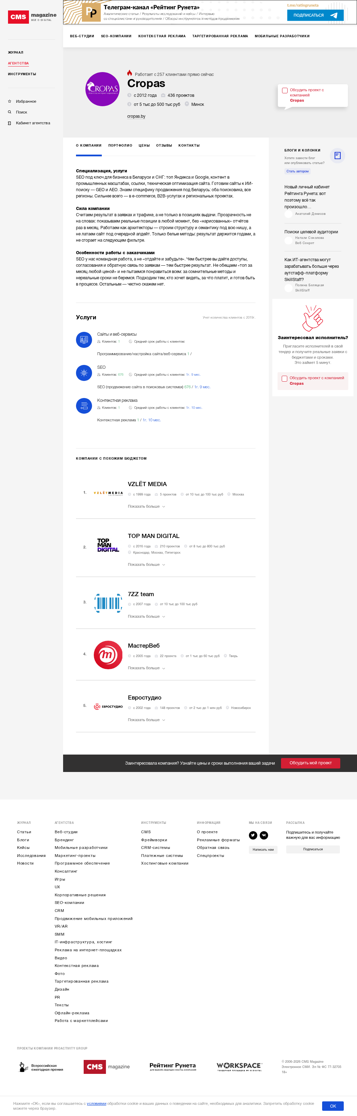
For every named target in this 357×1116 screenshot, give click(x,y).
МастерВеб (144, 645)
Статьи (24, 832)
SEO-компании (69, 903)
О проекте (207, 832)
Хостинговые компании (164, 863)
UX (58, 887)
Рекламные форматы (218, 840)
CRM (59, 911)
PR (58, 997)
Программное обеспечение (82, 863)
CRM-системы (155, 848)
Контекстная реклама (77, 966)
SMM (60, 934)
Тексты (62, 1005)
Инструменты (22, 74)
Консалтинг (66, 871)
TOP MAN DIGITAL (154, 536)
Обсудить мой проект (311, 762)
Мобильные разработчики (81, 848)
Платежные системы (162, 856)
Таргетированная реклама (82, 981)
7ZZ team (141, 594)
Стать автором (298, 171)
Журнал (16, 52)
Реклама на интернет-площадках (88, 950)
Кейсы (23, 848)
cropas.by (136, 116)
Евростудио (144, 697)
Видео (61, 958)
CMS (146, 832)
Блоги (23, 840)
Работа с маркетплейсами (81, 1021)
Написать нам (263, 849)
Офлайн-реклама (72, 1013)
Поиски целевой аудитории (311, 231)
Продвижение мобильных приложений (94, 919)
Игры (60, 879)
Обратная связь (213, 848)
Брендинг (64, 840)
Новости (25, 863)
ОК (333, 1106)
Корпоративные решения (80, 895)
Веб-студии (66, 832)
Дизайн (62, 989)
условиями (96, 1104)
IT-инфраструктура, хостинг (84, 942)
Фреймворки (154, 840)
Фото (60, 974)
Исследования (31, 856)
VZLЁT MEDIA (147, 484)
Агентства (18, 63)
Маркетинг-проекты (75, 856)
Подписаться (313, 849)
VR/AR (61, 926)
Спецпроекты (210, 856)
